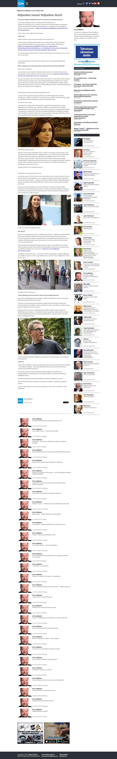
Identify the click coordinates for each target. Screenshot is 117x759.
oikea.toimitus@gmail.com (50, 756)
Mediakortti (63, 756)
